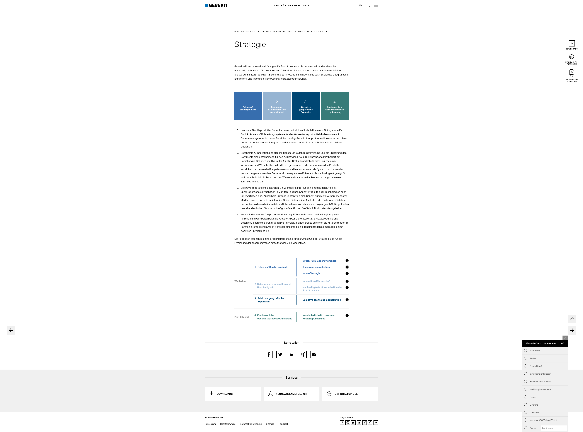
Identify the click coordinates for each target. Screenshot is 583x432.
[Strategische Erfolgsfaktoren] (572, 330)
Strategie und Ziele (305, 32)
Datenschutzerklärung (251, 424)
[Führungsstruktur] (11, 330)
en (360, 5)
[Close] (565, 338)
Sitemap (270, 424)
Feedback (283, 424)
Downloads (224, 393)
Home (237, 32)
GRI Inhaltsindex (346, 393)
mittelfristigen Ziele (281, 242)
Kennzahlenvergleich (291, 393)
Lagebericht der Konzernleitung (275, 32)
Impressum (210, 424)
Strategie (323, 32)
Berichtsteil (249, 32)
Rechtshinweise (227, 424)
